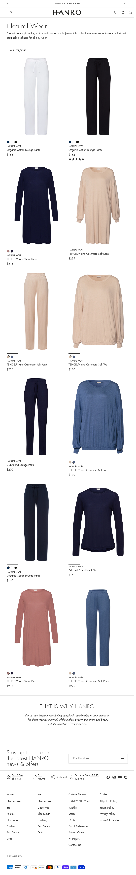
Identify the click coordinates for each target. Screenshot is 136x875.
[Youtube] (120, 777)
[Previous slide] (7, 3)
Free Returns (67, 4)
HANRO (18, 856)
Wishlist (72, 807)
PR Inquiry (74, 839)
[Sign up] (122, 758)
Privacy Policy (107, 814)
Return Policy (107, 807)
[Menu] (4, 12)
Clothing (11, 826)
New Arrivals (14, 801)
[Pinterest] (126, 777)
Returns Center (76, 832)
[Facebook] (108, 777)
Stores (71, 814)
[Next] (61, 96)
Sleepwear (13, 820)
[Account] (123, 12)
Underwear (44, 807)
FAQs (71, 820)
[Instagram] (114, 777)
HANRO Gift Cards (79, 801)
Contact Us (74, 845)
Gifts (9, 839)
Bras (9, 807)
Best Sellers (13, 832)
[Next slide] (124, 3)
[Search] (11, 12)
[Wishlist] (115, 12)
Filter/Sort (19, 50)
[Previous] (12, 96)
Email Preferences (78, 826)
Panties (10, 814)
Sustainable (62, 777)
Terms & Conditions (110, 820)
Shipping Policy (108, 801)
